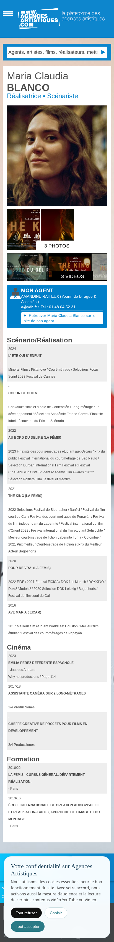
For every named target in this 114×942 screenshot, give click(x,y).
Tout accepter (28, 926)
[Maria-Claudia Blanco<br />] (57, 155)
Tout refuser (26, 913)
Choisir (56, 913)
